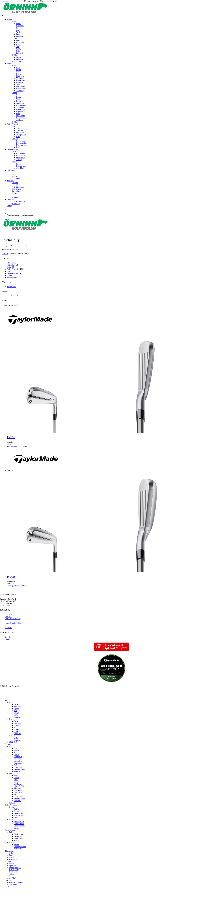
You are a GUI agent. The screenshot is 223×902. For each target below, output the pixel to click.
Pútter (16, 715)
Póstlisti (7, 639)
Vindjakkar (18, 759)
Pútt (10, 855)
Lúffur (16, 828)
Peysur (16, 750)
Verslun (5, 254)
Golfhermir (13, 859)
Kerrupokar (18, 836)
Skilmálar (8, 637)
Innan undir (18, 767)
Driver (16, 704)
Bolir (16, 748)
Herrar (11, 702)
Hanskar (12, 819)
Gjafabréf (12, 878)
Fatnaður (10, 271)
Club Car (10, 263)
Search (53, 1)
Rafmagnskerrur (20, 847)
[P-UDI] (111, 432)
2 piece (16, 809)
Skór (15, 765)
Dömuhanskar (19, 824)
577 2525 (8, 628)
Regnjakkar (18, 761)
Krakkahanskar (19, 826)
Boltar (11, 807)
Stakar (16, 738)
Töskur (16, 840)
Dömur (12, 719)
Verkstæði (8, 617)
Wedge (16, 713)
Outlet (9, 267)
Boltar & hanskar (13, 269)
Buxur (16, 755)
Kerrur (11, 843)
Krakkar (12, 736)
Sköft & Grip (14, 742)
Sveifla (11, 857)
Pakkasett (17, 717)
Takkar (11, 874)
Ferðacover (18, 838)
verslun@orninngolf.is (13, 623)
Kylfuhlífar (13, 872)
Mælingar (8, 615)
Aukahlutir (18, 849)
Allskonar (17, 771)
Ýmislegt (10, 277)
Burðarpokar (18, 834)
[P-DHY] (111, 572)
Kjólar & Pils (19, 786)
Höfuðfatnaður (19, 769)
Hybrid (16, 709)
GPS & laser (13, 870)
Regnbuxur (18, 763)
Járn (15, 711)
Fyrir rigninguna (15, 868)
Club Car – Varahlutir (12, 619)
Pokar (11, 832)
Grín (15, 817)
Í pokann (12, 866)
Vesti (16, 753)
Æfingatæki (11, 265)
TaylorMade (11, 287)
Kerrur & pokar (12, 273)
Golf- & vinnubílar (16, 882)
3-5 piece (17, 811)
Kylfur (9, 275)
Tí (10, 876)
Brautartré (17, 706)
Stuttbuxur (18, 757)
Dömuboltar (18, 813)
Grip (11, 853)
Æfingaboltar (18, 815)
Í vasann (12, 863)
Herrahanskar (19, 822)
